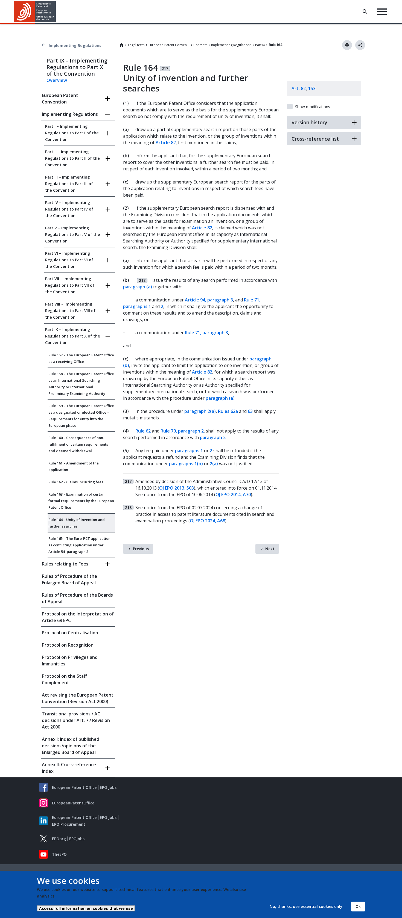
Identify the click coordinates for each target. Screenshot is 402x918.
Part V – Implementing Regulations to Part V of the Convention (72, 234)
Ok (358, 906)
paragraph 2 (213, 437)
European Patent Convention (169, 45)
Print (347, 45)
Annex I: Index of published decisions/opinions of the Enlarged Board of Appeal (70, 745)
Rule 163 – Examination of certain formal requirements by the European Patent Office (81, 501)
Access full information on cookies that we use (86, 908)
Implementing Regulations (75, 45)
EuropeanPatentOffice (73, 803)
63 (250, 411)
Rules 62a (228, 411)
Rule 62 (143, 431)
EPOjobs (77, 838)
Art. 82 (299, 88)
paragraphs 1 (189, 451)
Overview (56, 80)
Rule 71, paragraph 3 (206, 333)
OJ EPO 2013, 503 (176, 488)
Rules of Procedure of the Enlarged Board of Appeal (69, 579)
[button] (57, 11)
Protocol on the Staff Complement (64, 679)
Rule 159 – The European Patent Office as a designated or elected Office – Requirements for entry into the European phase (81, 415)
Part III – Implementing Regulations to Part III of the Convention (69, 183)
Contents (200, 45)
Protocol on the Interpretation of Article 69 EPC (78, 617)
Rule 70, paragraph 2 (182, 431)
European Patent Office (74, 787)
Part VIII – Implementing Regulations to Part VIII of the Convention (70, 310)
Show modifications (312, 106)
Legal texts (136, 45)
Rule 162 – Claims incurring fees (75, 481)
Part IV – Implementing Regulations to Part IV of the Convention (69, 209)
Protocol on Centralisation (70, 633)
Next (270, 548)
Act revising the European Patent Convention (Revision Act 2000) (77, 698)
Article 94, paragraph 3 (209, 300)
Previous (141, 548)
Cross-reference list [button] (315, 138)
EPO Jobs (108, 787)
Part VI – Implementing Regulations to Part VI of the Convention (69, 260)
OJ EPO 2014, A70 (233, 494)
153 (312, 88)
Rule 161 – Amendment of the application (73, 466)
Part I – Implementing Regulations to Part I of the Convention (72, 133)
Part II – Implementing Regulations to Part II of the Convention (72, 158)
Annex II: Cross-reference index (69, 768)
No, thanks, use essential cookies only (306, 906)
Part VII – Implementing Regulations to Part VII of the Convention (69, 285)
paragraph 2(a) (200, 411)
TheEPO (59, 854)
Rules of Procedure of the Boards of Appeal (77, 598)
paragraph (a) (137, 287)
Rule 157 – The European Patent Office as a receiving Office (81, 358)
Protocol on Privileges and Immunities (70, 660)
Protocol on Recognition (68, 645)
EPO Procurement (68, 824)
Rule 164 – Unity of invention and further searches (76, 523)
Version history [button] (309, 122)
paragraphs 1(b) (186, 464)
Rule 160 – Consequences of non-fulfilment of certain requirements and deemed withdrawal (78, 444)
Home (121, 45)
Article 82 (166, 143)
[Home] (35, 11)
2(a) (214, 464)
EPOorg (59, 838)
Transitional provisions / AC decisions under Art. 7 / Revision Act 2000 (76, 720)
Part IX (260, 45)
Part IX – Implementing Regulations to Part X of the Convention (72, 336)
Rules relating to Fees (65, 564)
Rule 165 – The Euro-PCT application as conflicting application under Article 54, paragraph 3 (79, 545)
